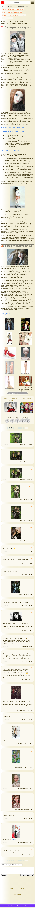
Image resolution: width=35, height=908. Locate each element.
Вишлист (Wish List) (8, 15)
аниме (7, 9)
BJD (3, 9)
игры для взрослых (7, 12)
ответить (5, 444)
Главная (4, 6)
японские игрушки (7, 18)
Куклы (10, 6)
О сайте (17, 894)
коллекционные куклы (16, 9)
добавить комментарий (27, 875)
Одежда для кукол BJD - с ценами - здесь (13, 127)
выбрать (4, 875)
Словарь (25, 889)
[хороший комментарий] (30, 434)
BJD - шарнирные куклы (21, 6)
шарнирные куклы (20, 15)
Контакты (10, 889)
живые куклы (18, 12)
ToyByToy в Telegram (15, 906)
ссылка (14, 839)
